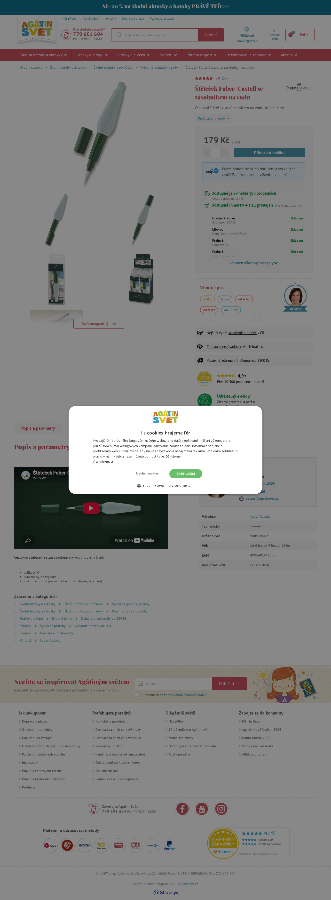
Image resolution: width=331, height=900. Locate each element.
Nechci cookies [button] (147, 473)
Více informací (103, 461)
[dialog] (165, 450)
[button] (165, 485)
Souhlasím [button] (186, 474)
